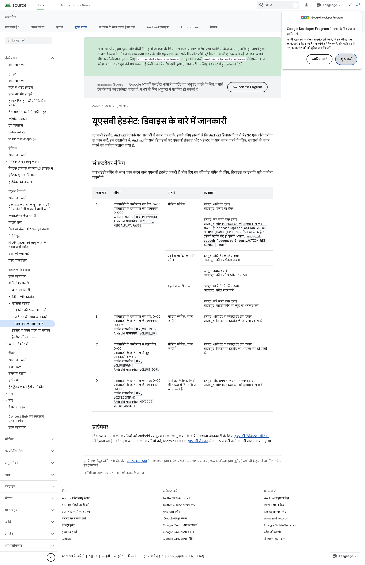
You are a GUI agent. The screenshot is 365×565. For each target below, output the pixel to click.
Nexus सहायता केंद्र (275, 512)
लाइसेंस (119, 556)
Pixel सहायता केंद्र (274, 505)
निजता (132, 556)
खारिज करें (319, 59)
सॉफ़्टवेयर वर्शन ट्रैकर (275, 539)
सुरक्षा (59, 27)
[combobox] (278, 5)
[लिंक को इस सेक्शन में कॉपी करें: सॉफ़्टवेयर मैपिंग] (129, 163)
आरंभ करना (37, 27)
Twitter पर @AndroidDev (179, 505)
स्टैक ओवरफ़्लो (272, 532)
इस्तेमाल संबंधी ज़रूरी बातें (75, 505)
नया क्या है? (12, 27)
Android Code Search (77, 5)
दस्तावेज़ (10, 17)
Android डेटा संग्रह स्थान (76, 498)
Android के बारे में (73, 556)
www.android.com (276, 518)
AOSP (95, 106)
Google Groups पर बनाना (178, 532)
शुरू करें (346, 59)
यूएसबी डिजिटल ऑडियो (251, 436)
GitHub (66, 539)
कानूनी (106, 556)
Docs (40, 5)
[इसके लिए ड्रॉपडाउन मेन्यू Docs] (50, 5)
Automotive (189, 27)
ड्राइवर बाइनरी (69, 532)
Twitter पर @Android (176, 498)
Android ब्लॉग (171, 512)
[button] (25, 58)
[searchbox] (28, 40)
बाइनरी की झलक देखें (74, 518)
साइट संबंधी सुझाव (151, 556)
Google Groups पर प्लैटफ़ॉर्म (180, 525)
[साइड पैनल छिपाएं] (51, 557)
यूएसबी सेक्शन (198, 441)
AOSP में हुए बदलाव (222, 64)
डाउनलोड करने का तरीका (76, 512)
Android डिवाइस (158, 27)
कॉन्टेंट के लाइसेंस (137, 461)
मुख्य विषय (81, 27)
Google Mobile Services (280, 525)
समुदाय (93, 556)
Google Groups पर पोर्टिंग (178, 539)
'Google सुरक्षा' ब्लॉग (175, 518)
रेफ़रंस (213, 27)
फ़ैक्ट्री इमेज (68, 525)
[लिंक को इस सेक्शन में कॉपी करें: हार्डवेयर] (112, 427)
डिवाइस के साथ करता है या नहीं (117, 27)
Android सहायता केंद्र (276, 498)
